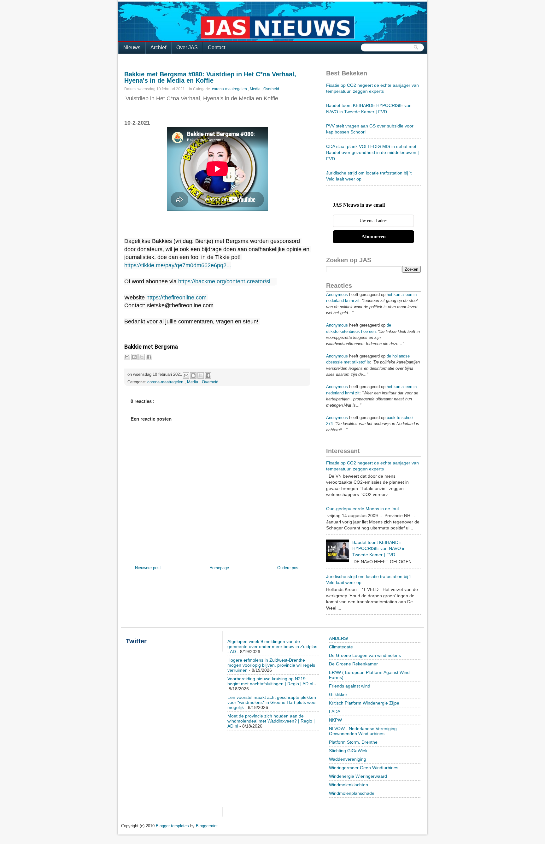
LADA (334, 711)
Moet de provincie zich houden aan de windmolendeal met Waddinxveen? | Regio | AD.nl (271, 721)
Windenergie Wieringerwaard (358, 776)
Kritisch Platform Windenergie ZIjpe (364, 702)
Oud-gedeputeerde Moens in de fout (362, 508)
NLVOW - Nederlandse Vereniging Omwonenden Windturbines (363, 731)
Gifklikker (338, 694)
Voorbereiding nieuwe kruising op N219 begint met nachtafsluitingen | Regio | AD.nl (270, 681)
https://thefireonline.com (176, 297)
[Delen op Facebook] (149, 357)
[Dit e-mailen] (127, 357)
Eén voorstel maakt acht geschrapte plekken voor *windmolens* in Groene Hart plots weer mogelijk (272, 702)
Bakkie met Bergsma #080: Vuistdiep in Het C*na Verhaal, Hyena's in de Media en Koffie (210, 77)
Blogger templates (173, 825)
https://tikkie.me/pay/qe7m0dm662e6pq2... (177, 265)
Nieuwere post (148, 567)
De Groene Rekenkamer (353, 663)
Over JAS (187, 47)
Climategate (341, 646)
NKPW (335, 720)
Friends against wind (349, 685)
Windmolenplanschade (351, 793)
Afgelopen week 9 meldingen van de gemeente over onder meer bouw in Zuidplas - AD (272, 646)
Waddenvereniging (347, 759)
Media (255, 89)
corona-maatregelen (230, 89)
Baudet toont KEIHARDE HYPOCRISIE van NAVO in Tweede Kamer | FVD (379, 548)
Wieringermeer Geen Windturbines (363, 767)
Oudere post (288, 567)
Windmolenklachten (348, 784)
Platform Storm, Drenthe (353, 742)
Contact (216, 47)
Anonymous (337, 294)
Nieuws (131, 47)
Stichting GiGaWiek (348, 750)
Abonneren (373, 236)
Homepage (219, 567)
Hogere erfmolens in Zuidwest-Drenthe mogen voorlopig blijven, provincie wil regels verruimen (271, 665)
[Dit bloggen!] (134, 357)
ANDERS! (338, 638)
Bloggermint (207, 825)
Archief (158, 47)
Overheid (271, 89)
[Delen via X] (141, 357)
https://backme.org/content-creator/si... (226, 281)
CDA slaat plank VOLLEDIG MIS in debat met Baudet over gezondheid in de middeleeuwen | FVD (372, 152)
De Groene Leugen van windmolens (365, 655)
